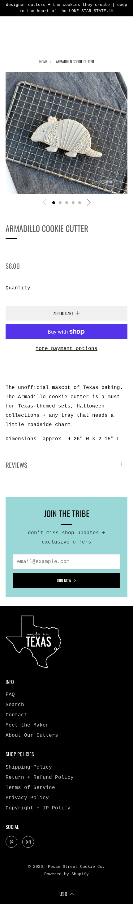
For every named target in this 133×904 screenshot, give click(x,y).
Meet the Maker (27, 725)
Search (15, 705)
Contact (16, 715)
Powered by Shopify (66, 874)
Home (43, 61)
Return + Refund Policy (40, 777)
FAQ (10, 694)
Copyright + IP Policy (38, 808)
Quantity (18, 288)
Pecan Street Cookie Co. (52, 249)
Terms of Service (30, 788)
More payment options (66, 349)
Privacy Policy (27, 798)
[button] (53, 202)
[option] (66, 133)
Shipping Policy (29, 767)
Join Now (64, 580)
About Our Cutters (32, 735)
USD (63, 894)
